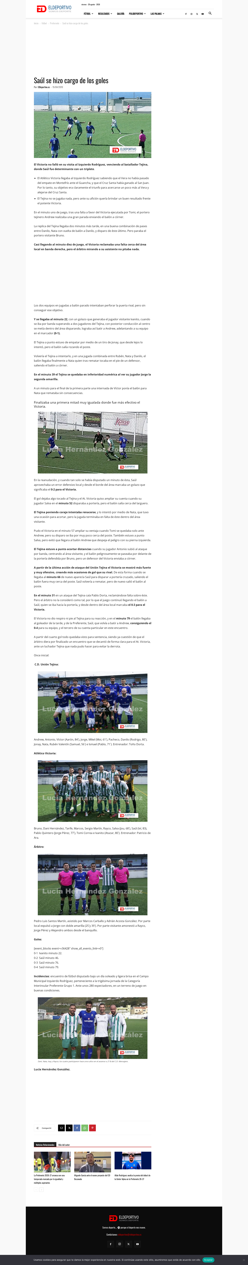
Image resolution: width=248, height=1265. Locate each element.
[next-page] (41, 1190)
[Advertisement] (124, 50)
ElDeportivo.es (44, 87)
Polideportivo (136, 13)
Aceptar (208, 1259)
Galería (120, 13)
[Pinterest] (92, 1128)
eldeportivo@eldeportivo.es (129, 1234)
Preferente (54, 23)
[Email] (61, 1128)
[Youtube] (202, 13)
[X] (197, 13)
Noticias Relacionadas (45, 1144)
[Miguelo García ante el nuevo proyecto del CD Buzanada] (92, 1164)
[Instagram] (191, 13)
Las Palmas (156, 13)
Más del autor (64, 1144)
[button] (210, 13)
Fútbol (87, 13)
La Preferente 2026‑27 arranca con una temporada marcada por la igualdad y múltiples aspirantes (49, 1179)
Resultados (103, 13)
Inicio (36, 23)
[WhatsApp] (84, 1128)
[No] (243, 1260)
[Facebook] (185, 13)
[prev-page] (36, 1190)
